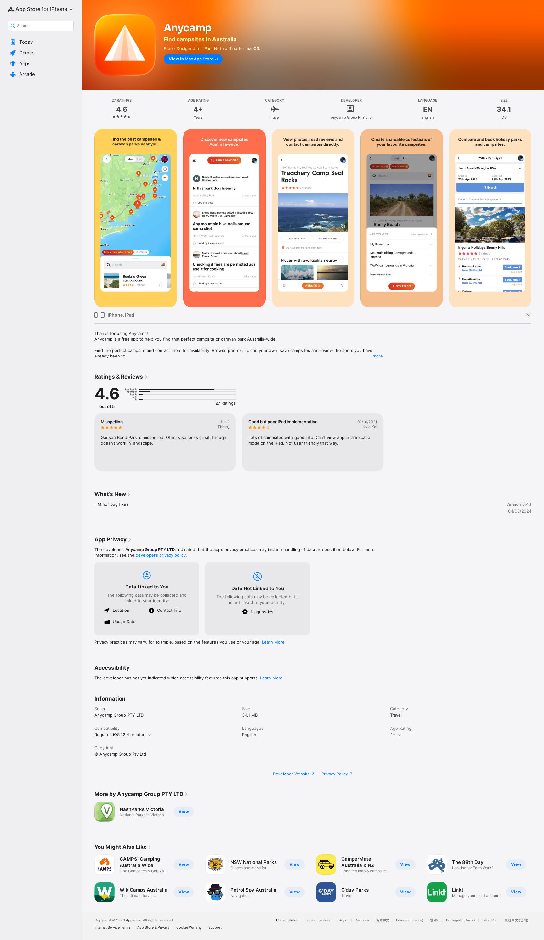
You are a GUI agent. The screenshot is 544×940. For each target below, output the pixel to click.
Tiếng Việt (490, 920)
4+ (392, 734)
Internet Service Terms (112, 927)
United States (287, 920)
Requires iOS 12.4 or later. (119, 734)
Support (215, 927)
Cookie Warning (189, 927)
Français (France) (409, 920)
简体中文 (382, 920)
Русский (362, 920)
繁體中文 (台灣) (516, 920)
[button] (40, 42)
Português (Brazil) (460, 920)
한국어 (434, 920)
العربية (343, 920)
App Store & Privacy (153, 927)
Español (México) (318, 920)
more (378, 355)
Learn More (273, 641)
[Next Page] (537, 878)
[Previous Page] (88, 878)
